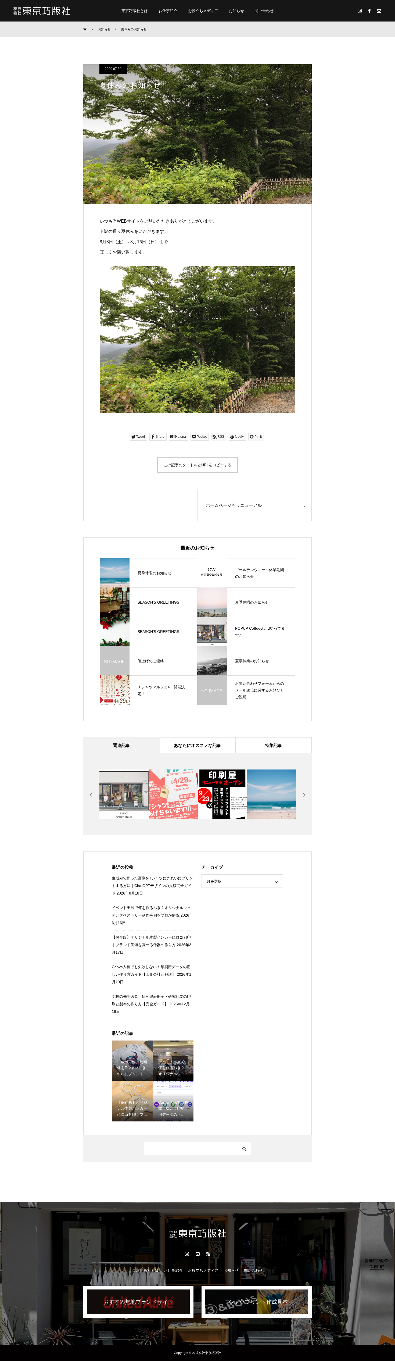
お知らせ (236, 11)
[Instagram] (359, 10)
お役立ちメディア (203, 11)
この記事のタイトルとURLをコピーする (197, 465)
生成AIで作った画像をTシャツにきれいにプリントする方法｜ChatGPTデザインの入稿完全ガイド (152, 885)
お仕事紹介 (168, 11)
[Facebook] (369, 10)
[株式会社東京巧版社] (41, 10)
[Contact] (379, 10)
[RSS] (208, 1253)
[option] (124, 794)
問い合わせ (264, 11)
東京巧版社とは (134, 11)
